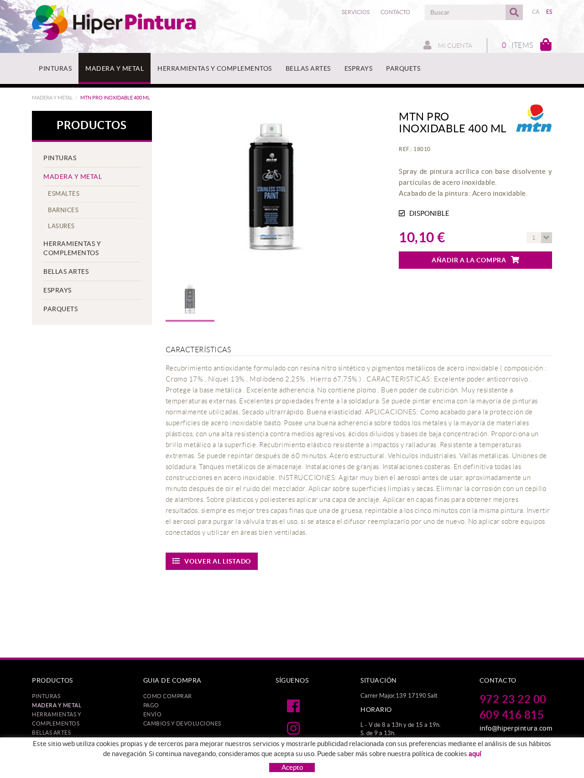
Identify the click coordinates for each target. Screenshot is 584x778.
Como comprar (167, 696)
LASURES (61, 226)
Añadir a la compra (469, 260)
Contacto (395, 12)
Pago (151, 705)
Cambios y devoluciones (182, 723)
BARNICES (63, 210)
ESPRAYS (57, 290)
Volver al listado (217, 561)
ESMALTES (63, 193)
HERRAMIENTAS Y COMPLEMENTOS (72, 248)
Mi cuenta (454, 45)
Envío (152, 714)
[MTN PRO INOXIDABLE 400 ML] (272, 194)
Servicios (356, 12)
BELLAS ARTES (66, 271)
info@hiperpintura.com (516, 728)
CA (536, 12)
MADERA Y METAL (52, 97)
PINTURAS (59, 158)
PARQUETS (60, 309)
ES (549, 12)
